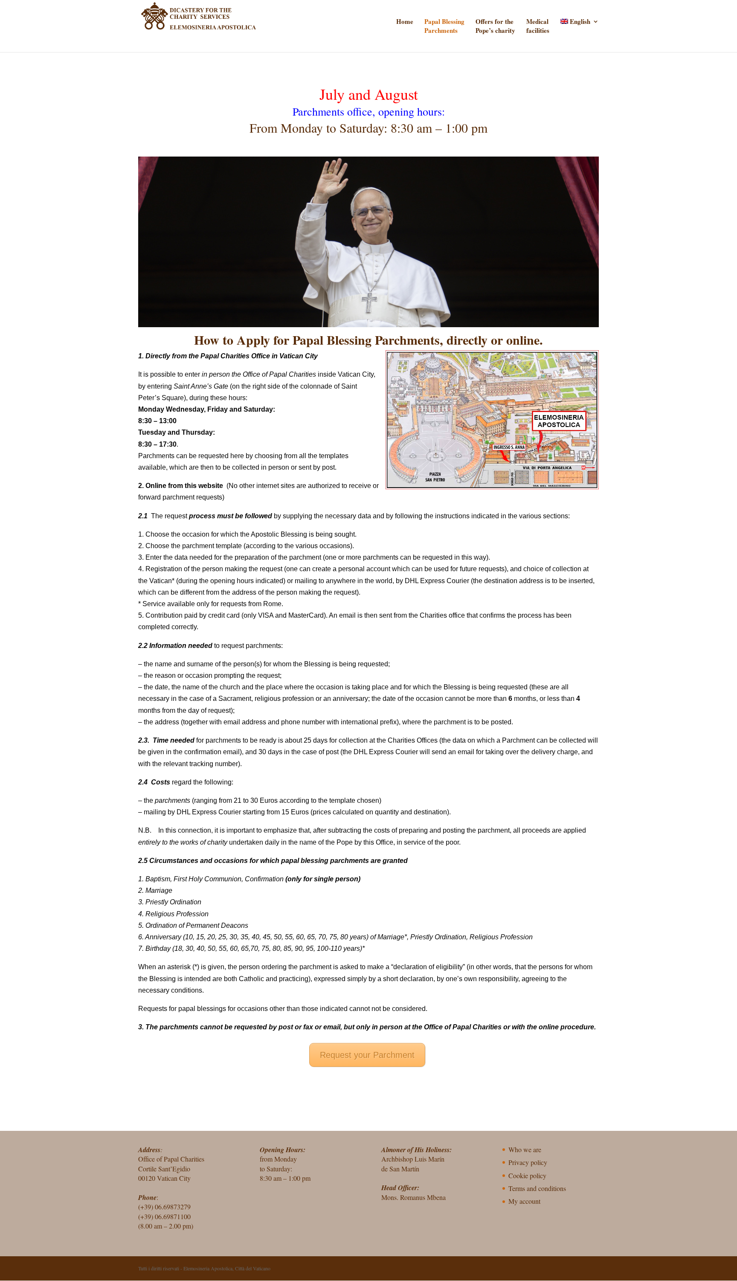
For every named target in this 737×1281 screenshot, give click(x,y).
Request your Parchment (367, 1055)
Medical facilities (537, 26)
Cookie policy (527, 1175)
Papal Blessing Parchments (444, 26)
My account (524, 1201)
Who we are (524, 1149)
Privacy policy (527, 1162)
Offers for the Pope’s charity (495, 26)
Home (404, 21)
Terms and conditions (537, 1188)
